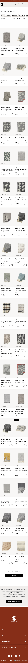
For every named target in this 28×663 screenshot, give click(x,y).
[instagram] (12, 656)
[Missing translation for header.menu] (26, 4)
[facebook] (9, 656)
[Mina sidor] (15, 4)
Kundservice (6, 630)
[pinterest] (16, 656)
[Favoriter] (19, 4)
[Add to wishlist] (9, 54)
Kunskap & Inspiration (9, 647)
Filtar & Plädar (8, 11)
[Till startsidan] (2, 4)
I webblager (8, 15)
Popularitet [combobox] (17, 18)
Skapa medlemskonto (14, 601)
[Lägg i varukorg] (12, 54)
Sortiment (5, 635)
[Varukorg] (22, 4)
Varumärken (22, 15)
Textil (2, 11)
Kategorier (15, 15)
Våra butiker (6, 641)
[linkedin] (19, 656)
